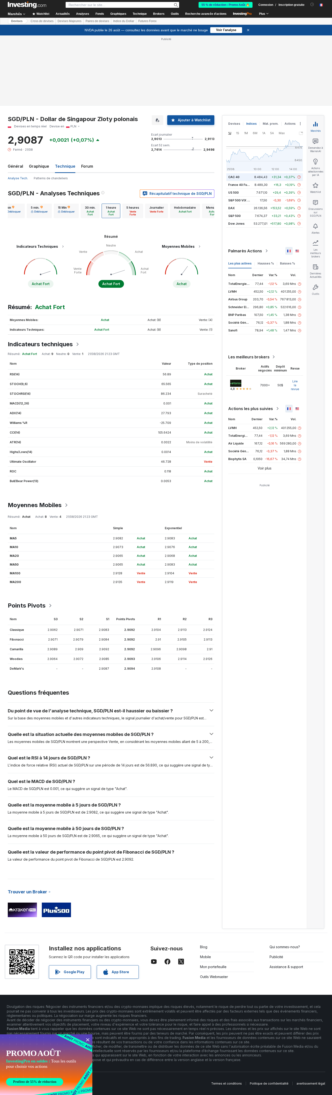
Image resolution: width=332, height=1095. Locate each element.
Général (15, 166)
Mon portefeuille (213, 967)
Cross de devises (42, 21)
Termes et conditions (226, 1083)
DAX (231, 208)
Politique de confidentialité (269, 1083)
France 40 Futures (241, 185)
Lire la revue (295, 385)
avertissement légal (311, 1083)
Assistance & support (286, 967)
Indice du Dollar (123, 21)
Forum (87, 166)
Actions (290, 123)
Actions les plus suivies (250, 408)
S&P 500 (234, 216)
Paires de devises (97, 21)
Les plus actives (240, 263)
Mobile (205, 957)
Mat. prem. (271, 123)
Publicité (276, 957)
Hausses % (266, 263)
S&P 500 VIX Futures (243, 200)
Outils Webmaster (214, 977)
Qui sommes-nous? (285, 947)
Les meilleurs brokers (249, 356)
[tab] (39, 211)
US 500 (233, 192)
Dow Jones (236, 223)
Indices (251, 123)
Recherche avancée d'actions (206, 14)
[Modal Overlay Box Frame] (46, 1064)
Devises (17, 21)
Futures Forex (147, 21)
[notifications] (312, 4)
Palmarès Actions (245, 250)
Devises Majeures (69, 21)
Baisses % (287, 263)
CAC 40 (233, 177)
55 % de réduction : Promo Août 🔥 (225, 5)
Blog (203, 947)
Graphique (39, 166)
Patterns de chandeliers (51, 178)
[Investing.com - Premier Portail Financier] (27, 4)
